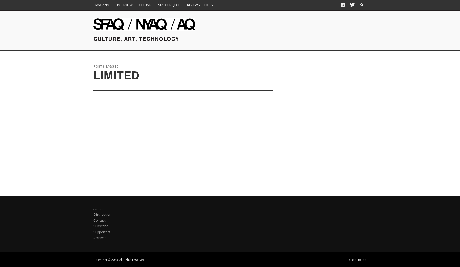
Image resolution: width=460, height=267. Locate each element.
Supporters (101, 232)
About (98, 208)
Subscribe (100, 226)
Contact (99, 220)
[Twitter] (351, 5)
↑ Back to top (358, 259)
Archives (99, 238)
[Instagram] (342, 5)
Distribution (102, 214)
